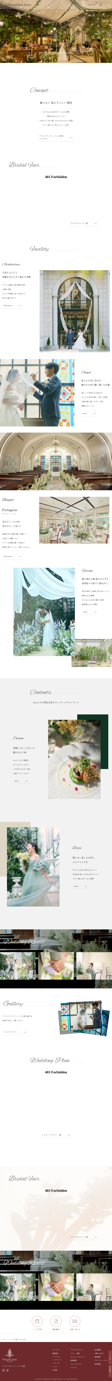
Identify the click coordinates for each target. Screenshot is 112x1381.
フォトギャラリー (76, 1364)
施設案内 (55, 1353)
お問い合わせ (99, 1353)
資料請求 (110, 1369)
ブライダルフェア (76, 1350)
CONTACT (92, 4)
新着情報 (73, 1360)
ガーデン (57, 1363)
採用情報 (97, 1364)
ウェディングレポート (78, 1357)
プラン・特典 (75, 1353)
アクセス (73, 1367)
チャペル (57, 1356)
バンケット (58, 1360)
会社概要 (97, 1350)
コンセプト (56, 1350)
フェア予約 (110, 1356)
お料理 (54, 1370)
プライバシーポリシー (102, 1360)
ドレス (54, 1366)
